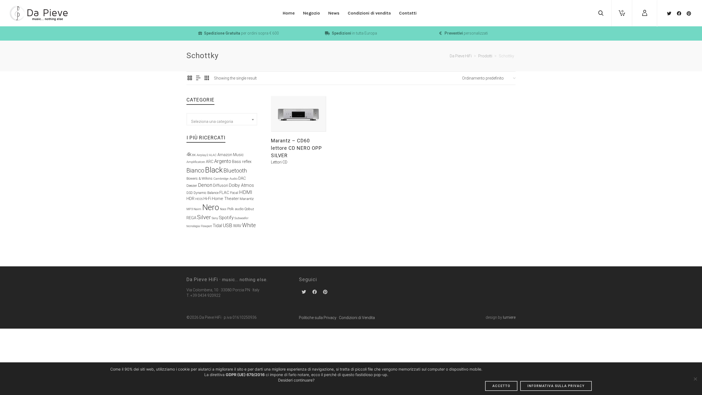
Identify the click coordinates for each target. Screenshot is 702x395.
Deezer (191, 186)
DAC (242, 178)
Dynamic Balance (206, 193)
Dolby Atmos (241, 185)
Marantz (247, 198)
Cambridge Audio (225, 178)
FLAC (224, 192)
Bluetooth (235, 170)
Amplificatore (195, 162)
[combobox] (221, 119)
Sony (215, 218)
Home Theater (225, 198)
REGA (191, 218)
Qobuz (249, 209)
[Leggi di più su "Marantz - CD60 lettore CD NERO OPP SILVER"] (283, 118)
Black (214, 170)
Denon (205, 185)
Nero (210, 207)
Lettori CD (279, 162)
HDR (190, 198)
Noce (223, 209)
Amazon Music (230, 155)
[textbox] (222, 121)
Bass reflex (241, 161)
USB (227, 225)
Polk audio (235, 209)
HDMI (245, 192)
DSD (189, 193)
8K (194, 155)
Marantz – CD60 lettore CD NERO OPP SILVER (296, 148)
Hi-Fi (207, 198)
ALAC (213, 155)
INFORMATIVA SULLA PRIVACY (556, 386)
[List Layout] (198, 78)
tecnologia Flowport (199, 226)
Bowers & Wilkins (199, 178)
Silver (204, 217)
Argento (222, 161)
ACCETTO (501, 386)
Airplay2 (202, 155)
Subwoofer (241, 218)
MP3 (189, 209)
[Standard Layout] (189, 78)
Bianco (195, 170)
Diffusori (220, 185)
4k (188, 154)
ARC (209, 161)
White (249, 225)
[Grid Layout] (206, 78)
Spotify (226, 217)
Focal (234, 193)
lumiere (509, 317)
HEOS (199, 199)
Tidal (217, 225)
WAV (237, 225)
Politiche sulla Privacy (317, 317)
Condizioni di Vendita (357, 317)
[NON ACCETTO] (695, 379)
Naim (197, 209)
